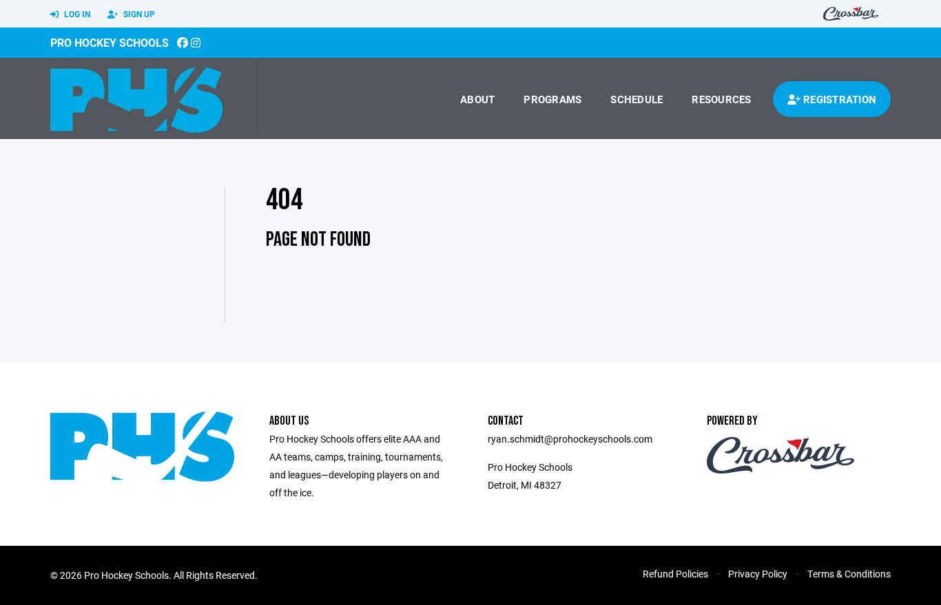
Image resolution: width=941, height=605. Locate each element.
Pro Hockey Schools (109, 42)
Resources (721, 99)
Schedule (636, 99)
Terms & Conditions (849, 573)
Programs (552, 99)
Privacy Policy (757, 573)
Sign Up (138, 13)
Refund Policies (675, 573)
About (477, 99)
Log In (76, 13)
